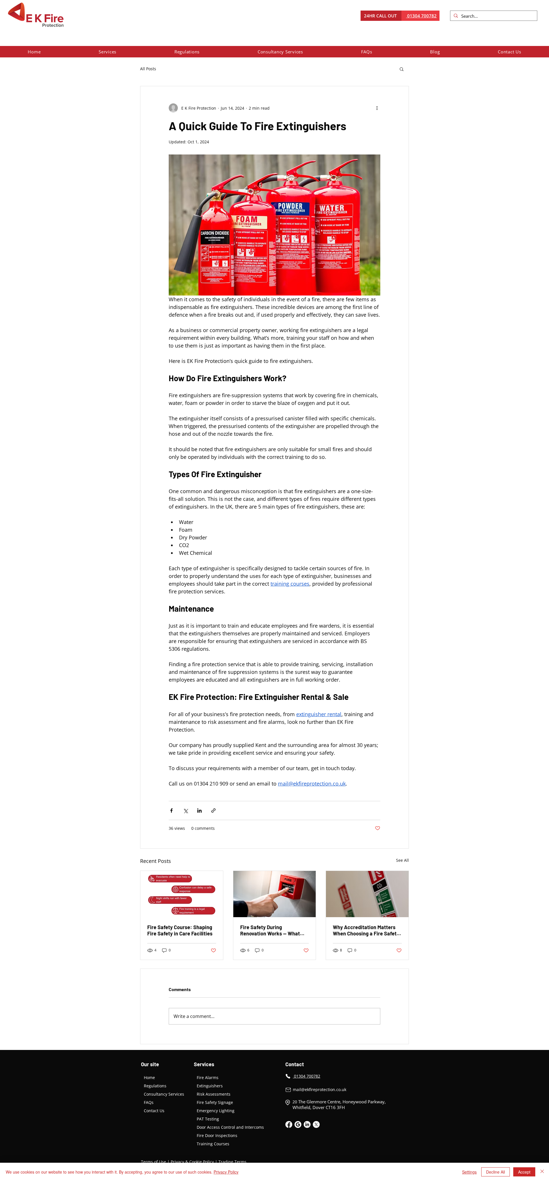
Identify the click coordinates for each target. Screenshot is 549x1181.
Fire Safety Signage (215, 1102)
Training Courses (213, 1143)
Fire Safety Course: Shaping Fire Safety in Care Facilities (179, 930)
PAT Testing (208, 1119)
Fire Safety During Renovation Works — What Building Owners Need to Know (270, 930)
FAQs (149, 1102)
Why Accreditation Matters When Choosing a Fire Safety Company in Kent (366, 930)
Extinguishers (210, 1085)
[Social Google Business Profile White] (298, 1124)
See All (402, 860)
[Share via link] (213, 810)
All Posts (148, 68)
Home (149, 1077)
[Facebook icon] (288, 1124)
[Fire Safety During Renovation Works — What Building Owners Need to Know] (274, 894)
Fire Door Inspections (217, 1135)
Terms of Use (153, 1161)
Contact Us (154, 1110)
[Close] (542, 1171)
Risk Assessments (213, 1094)
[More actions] (376, 108)
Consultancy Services (164, 1094)
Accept (524, 1172)
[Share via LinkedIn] (199, 810)
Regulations (155, 1085)
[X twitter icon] (316, 1124)
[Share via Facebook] (171, 810)
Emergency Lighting (215, 1110)
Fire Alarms (207, 1077)
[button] (107, 51)
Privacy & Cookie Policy (192, 1161)
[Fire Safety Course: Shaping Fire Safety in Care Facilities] (181, 894)
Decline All (495, 1172)
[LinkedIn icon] (307, 1124)
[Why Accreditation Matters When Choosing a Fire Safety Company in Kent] (367, 894)
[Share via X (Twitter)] (185, 810)
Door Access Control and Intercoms (230, 1127)
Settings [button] (469, 1172)
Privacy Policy (226, 1172)
